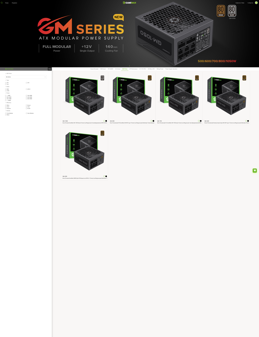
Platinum (9, 108)
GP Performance (133, 69)
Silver (8, 106)
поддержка (14, 2)
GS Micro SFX (151, 69)
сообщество (250, 2)
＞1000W (9, 100)
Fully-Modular (10, 113)
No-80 (29, 108)
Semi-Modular (31, 113)
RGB (8, 89)
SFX (28, 82)
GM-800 (112, 121)
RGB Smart (103, 69)
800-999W (30, 98)
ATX (7, 82)
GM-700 (159, 121)
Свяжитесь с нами (240, 2)
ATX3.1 (29, 89)
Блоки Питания (94, 69)
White (8, 105)
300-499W (30, 95)
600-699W (30, 97)
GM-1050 (65, 121)
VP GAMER (110, 69)
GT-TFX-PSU (142, 69)
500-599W (9, 97)
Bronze (29, 105)
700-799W (9, 98)
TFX (7, 84)
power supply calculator (171, 69)
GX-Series (117, 69)
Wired (8, 114)
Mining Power (160, 69)
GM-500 (65, 176)
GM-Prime (124, 69)
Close (49, 69)
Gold (28, 106)
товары (6, 2)
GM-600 (207, 121)
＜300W (8, 95)
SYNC (8, 90)
